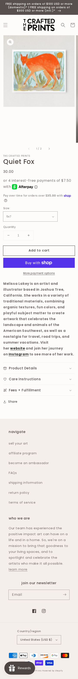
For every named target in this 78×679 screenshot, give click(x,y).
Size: (6, 208)
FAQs (13, 473)
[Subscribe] (64, 594)
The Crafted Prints (16, 156)
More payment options (39, 273)
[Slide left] (29, 149)
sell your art (18, 443)
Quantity (9, 227)
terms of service (22, 502)
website (17, 348)
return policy (19, 493)
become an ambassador (29, 463)
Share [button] (13, 401)
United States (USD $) (36, 640)
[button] (5, 25)
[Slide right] (49, 149)
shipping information (26, 482)
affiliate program (23, 453)
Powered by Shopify (52, 670)
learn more (18, 569)
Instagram (19, 354)
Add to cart (39, 250)
